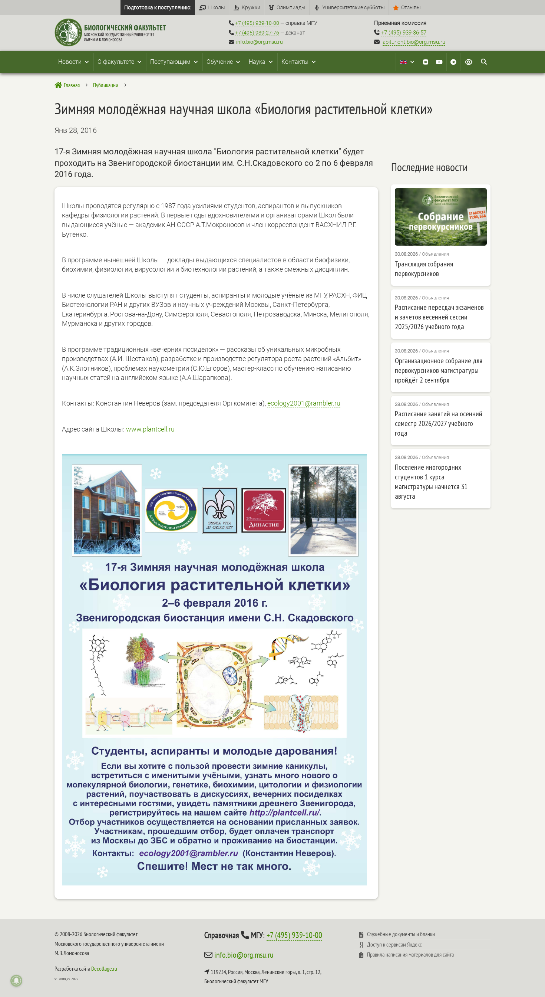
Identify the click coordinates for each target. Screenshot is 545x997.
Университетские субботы (353, 7)
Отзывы (411, 7)
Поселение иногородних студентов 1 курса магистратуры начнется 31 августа (431, 481)
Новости (70, 61)
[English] (407, 62)
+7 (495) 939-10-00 (257, 23)
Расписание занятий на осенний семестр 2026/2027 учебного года (438, 423)
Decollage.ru (104, 968)
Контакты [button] (294, 61)
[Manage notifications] (16, 981)
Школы (216, 7)
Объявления (435, 254)
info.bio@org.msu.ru (259, 42)
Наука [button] (257, 61)
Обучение (220, 61)
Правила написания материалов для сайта (410, 954)
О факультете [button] (116, 61)
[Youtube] (439, 62)
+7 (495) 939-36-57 (403, 32)
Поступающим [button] (170, 61)
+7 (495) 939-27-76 (257, 33)
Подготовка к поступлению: (157, 7)
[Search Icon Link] (484, 62)
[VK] (425, 62)
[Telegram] (453, 62)
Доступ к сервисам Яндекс (394, 944)
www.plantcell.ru (150, 429)
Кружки (251, 7)
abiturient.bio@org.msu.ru (414, 42)
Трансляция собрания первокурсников (424, 268)
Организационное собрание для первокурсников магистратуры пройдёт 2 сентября (438, 370)
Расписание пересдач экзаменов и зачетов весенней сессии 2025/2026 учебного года (439, 316)
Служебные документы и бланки (401, 934)
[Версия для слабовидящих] (468, 62)
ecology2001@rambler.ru (303, 403)
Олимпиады (291, 7)
